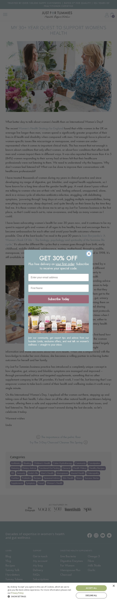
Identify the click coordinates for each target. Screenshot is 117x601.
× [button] (113, 586)
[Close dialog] (89, 253)
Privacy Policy (17, 593)
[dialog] (58, 592)
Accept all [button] (91, 588)
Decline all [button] (91, 595)
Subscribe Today (58, 299)
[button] (40, 596)
